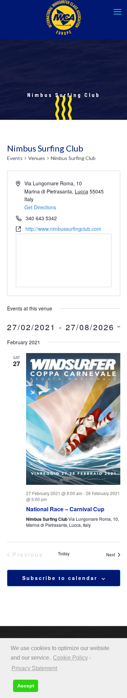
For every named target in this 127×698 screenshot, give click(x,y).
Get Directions (40, 207)
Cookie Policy (70, 658)
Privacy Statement (34, 668)
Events (15, 158)
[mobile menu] (117, 12)
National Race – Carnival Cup (65, 509)
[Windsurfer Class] (63, 17)
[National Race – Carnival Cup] (73, 419)
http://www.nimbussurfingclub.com (63, 228)
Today (63, 553)
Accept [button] (25, 685)
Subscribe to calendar (59, 577)
